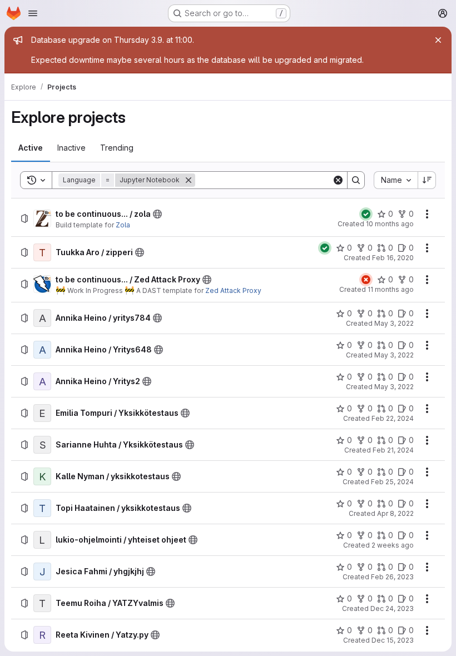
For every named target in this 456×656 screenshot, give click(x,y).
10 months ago (390, 224)
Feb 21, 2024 (393, 450)
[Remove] (188, 180)
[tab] (30, 148)
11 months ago (391, 289)
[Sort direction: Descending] (427, 180)
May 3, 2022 (394, 323)
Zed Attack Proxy (233, 290)
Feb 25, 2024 (392, 482)
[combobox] (396, 180)
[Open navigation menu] (33, 13)
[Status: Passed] (366, 214)
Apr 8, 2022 (395, 513)
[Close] (438, 40)
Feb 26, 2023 (392, 577)
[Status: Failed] (366, 279)
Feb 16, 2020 (393, 258)
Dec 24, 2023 (392, 608)
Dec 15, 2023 (392, 640)
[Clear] (338, 180)
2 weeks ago (392, 545)
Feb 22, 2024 (392, 418)
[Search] (356, 180)
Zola (123, 225)
